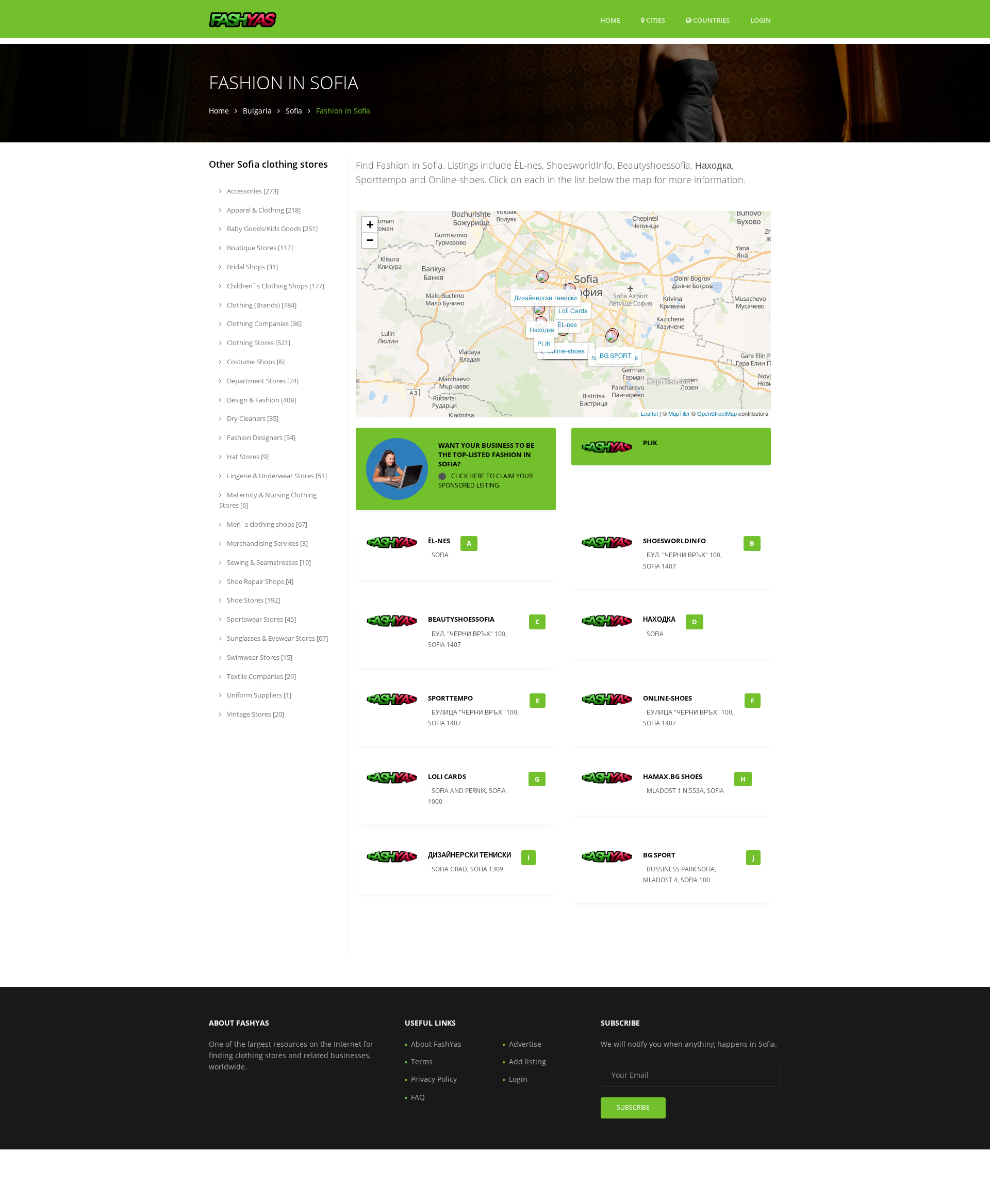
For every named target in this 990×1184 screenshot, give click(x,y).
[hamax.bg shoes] (611, 336)
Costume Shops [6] (255, 361)
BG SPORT (615, 355)
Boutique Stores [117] (259, 247)
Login (760, 20)
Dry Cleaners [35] (251, 418)
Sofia (294, 111)
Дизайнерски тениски (545, 297)
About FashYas (436, 1044)
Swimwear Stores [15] (258, 657)
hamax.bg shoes (672, 776)
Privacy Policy (434, 1079)
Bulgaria (257, 111)
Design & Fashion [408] (260, 399)
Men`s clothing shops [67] (266, 524)
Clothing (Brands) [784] (260, 305)
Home (610, 20)
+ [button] (370, 224)
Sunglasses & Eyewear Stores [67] (276, 638)
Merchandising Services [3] (266, 543)
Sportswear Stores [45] (260, 619)
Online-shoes (566, 350)
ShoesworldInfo (674, 540)
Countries (710, 20)
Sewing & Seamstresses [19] (268, 562)
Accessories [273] (251, 191)
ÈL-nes (567, 324)
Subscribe (633, 1107)
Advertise (525, 1044)
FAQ (418, 1097)
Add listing (527, 1061)
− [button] (370, 240)
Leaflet (649, 413)
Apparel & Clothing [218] (263, 210)
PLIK (544, 343)
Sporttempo (450, 698)
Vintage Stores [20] (254, 714)
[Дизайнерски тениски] (542, 276)
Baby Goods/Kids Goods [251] (271, 228)
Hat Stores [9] (247, 456)
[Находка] (539, 308)
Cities (655, 20)
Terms (422, 1061)
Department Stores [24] (262, 380)
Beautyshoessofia (461, 619)
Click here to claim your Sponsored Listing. (485, 481)
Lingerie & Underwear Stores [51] (276, 475)
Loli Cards (572, 310)
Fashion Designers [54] (260, 437)
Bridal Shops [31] (251, 266)
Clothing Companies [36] (263, 323)
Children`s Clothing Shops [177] (274, 285)
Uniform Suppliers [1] (258, 695)
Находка (542, 329)
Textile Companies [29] (260, 676)
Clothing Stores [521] (257, 342)
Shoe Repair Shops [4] (259, 581)
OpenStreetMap (717, 413)
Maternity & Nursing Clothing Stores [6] (268, 500)
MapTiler (679, 413)
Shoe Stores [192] (252, 600)
